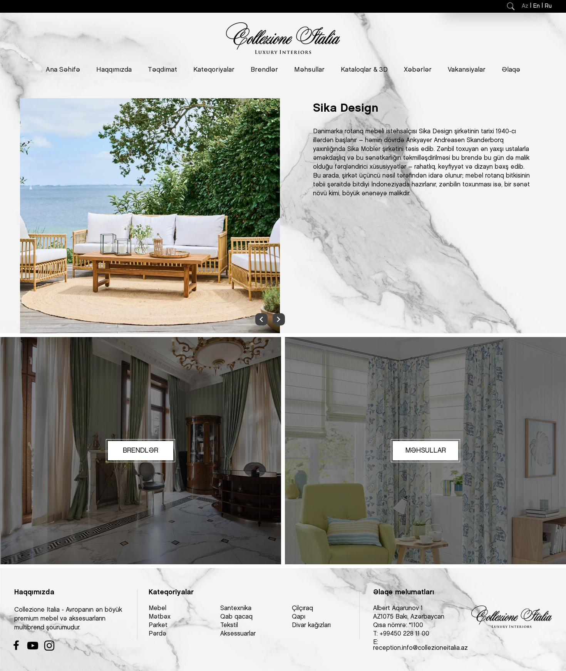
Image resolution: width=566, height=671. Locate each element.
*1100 (416, 625)
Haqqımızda (114, 70)
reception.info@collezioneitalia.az (420, 648)
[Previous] (261, 319)
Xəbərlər (418, 70)
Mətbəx (160, 617)
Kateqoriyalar (213, 70)
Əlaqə (511, 70)
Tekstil (229, 625)
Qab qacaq (236, 617)
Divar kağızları (311, 625)
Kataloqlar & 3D (364, 70)
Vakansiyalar (467, 70)
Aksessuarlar (238, 634)
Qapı (298, 617)
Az (525, 6)
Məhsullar (309, 70)
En (536, 6)
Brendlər (264, 70)
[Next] (279, 319)
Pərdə (157, 634)
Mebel (157, 608)
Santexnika (235, 608)
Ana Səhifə (63, 70)
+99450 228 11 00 (404, 634)
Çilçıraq (302, 608)
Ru (548, 6)
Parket (158, 625)
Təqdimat (162, 70)
